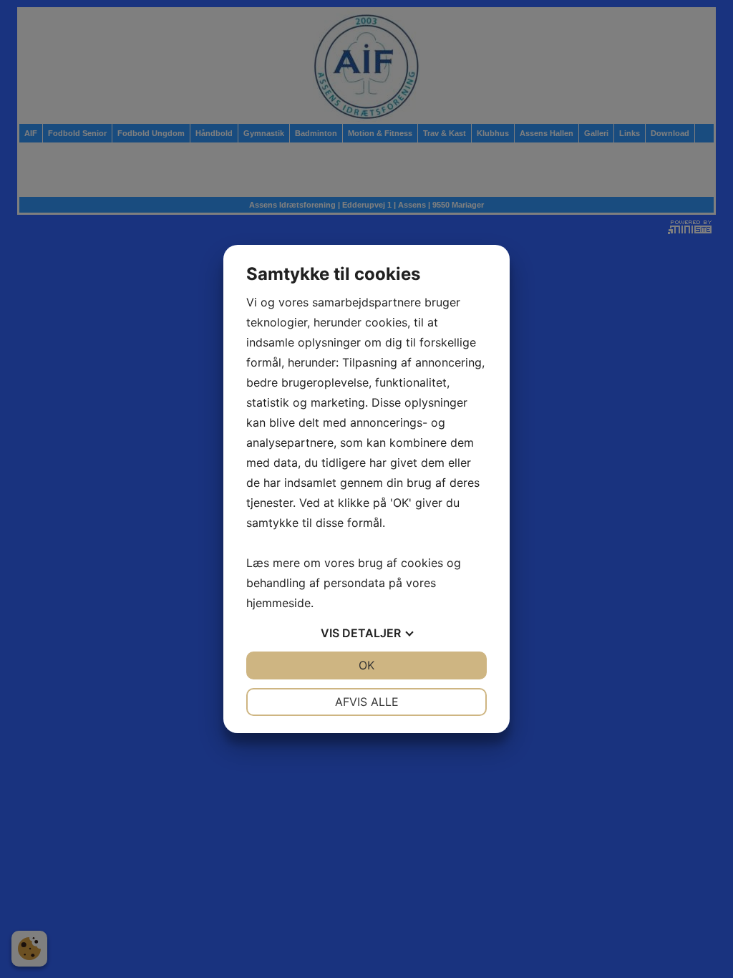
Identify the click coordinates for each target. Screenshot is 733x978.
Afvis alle (367, 701)
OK (366, 665)
